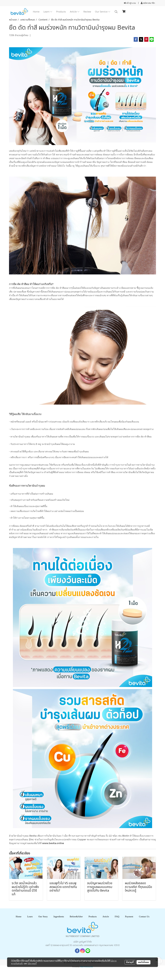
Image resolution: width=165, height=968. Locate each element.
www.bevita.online (53, 843)
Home (36, 11)
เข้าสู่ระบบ (131, 3)
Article (73, 11)
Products (61, 11)
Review (87, 11)
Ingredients (58, 916)
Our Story (43, 916)
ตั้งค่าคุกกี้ (130, 962)
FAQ (117, 916)
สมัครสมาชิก (149, 3)
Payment (129, 916)
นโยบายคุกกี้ (32, 963)
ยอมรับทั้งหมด (143, 962)
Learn (46, 11)
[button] (116, 11)
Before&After (76, 916)
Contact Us (144, 916)
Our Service (101, 11)
